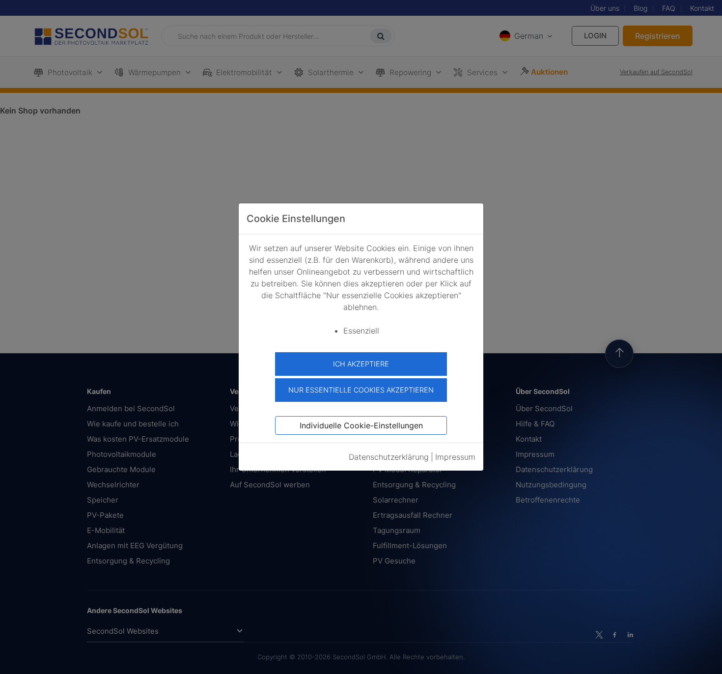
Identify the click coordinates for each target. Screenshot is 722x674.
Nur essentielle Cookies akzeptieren (361, 390)
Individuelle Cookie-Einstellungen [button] (361, 425)
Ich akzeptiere (361, 364)
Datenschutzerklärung (389, 457)
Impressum (455, 457)
